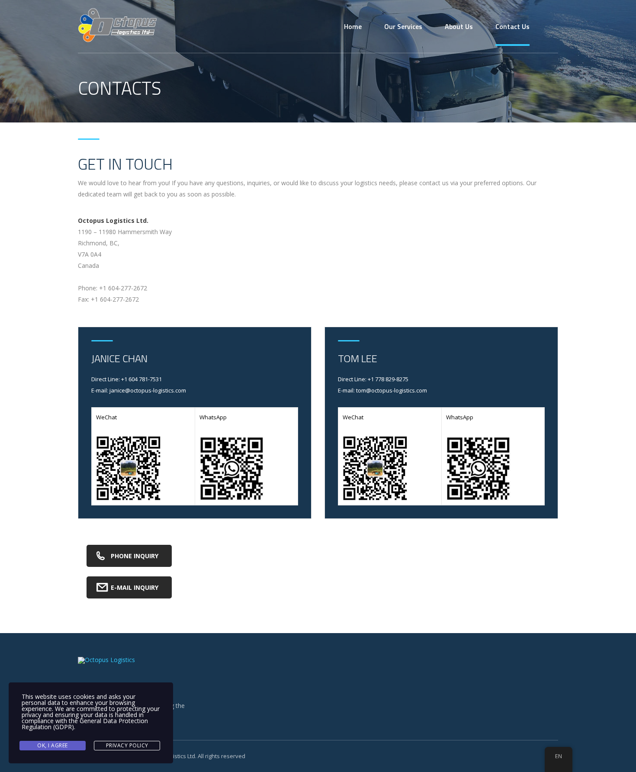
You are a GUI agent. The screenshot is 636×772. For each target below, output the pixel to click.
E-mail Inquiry (134, 587)
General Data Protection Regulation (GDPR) (85, 724)
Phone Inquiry (134, 556)
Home (353, 26)
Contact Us (512, 26)
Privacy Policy (127, 745)
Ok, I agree (52, 745)
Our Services (403, 26)
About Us (459, 26)
